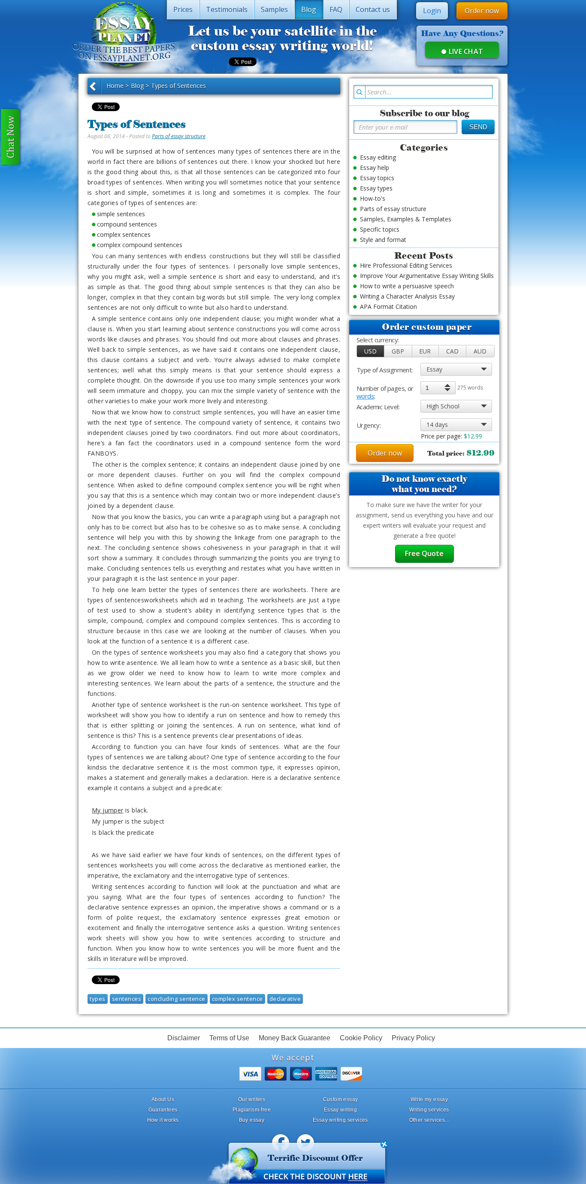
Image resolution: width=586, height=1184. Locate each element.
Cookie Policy (361, 1038)
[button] (370, 351)
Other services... (429, 1120)
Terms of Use (229, 1038)
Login (432, 10)
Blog (308, 9)
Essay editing (378, 157)
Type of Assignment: (384, 370)
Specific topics (379, 229)
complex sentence (237, 999)
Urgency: (368, 425)
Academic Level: (377, 407)
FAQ (335, 9)
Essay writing (340, 1110)
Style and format (383, 240)
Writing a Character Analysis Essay (407, 296)
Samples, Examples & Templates (405, 219)
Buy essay (252, 1120)
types (98, 999)
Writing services (429, 1110)
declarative (285, 999)
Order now (482, 10)
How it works (163, 1120)
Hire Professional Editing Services (406, 265)
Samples (274, 9)
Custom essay (340, 1099)
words (365, 396)
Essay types (376, 188)
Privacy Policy (413, 1038)
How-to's (372, 198)
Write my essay (429, 1099)
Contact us (373, 9)
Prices (183, 9)
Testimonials (227, 9)
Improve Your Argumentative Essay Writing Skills (427, 276)
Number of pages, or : (385, 388)
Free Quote (424, 553)
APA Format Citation (388, 306)
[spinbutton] (437, 388)
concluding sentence (176, 999)
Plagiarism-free (252, 1110)
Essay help (374, 167)
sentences (127, 999)
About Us (162, 1099)
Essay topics (377, 178)
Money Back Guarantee (294, 1038)
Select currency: (377, 340)
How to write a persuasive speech (407, 286)
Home (115, 86)
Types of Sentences (178, 86)
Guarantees (163, 1110)
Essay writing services (340, 1120)
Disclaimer (183, 1038)
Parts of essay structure (178, 136)
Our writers (251, 1099)
